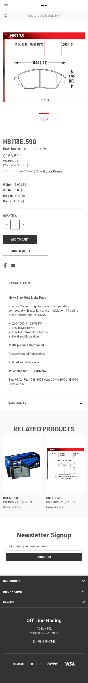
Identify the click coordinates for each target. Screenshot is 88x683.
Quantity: (10, 215)
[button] (51, 171)
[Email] (13, 265)
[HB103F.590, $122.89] (22, 464)
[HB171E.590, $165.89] (65, 464)
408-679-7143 (46, 641)
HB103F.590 (11, 498)
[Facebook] (5, 265)
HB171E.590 (54, 498)
